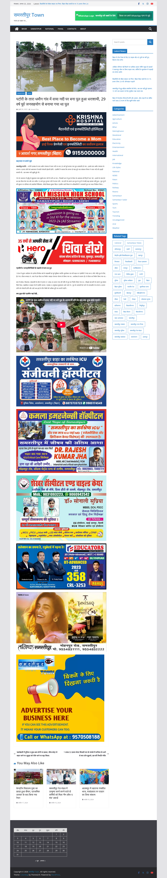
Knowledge (117, 163)
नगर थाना (117, 274)
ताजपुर (125, 268)
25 (26, 850)
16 (64, 842)
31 (18, 854)
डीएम (116, 268)
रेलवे (124, 299)
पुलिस (116, 280)
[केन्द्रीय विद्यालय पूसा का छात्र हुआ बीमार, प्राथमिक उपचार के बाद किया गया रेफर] (28, 770)
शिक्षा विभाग (126, 312)
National (49, 29)
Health (115, 151)
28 (48, 850)
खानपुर (140, 255)
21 (48, 846)
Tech (114, 208)
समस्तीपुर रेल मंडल (136, 330)
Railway (115, 187)
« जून (37, 861)
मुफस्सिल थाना (144, 286)
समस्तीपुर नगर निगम (137, 324)
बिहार (148, 280)
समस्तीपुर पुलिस (119, 330)
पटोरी (141, 274)
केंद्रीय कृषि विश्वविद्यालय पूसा (124, 255)
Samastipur (36, 29)
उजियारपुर (118, 249)
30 (64, 850)
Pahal (60, 29)
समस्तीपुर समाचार (120, 337)
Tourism (115, 212)
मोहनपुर (129, 293)
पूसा (139, 280)
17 (18, 846)
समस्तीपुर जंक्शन (120, 324)
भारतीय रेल (130, 286)
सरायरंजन (134, 337)
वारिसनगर (118, 305)
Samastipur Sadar (119, 200)
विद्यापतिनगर (130, 305)
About (83, 29)
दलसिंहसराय (137, 268)
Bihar (24, 29)
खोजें (150, 42)
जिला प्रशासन (142, 261)
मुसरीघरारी (118, 293)
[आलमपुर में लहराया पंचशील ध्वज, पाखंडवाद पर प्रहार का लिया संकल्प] (94, 770)
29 (56, 850)
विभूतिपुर (142, 305)
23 (64, 846)
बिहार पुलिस (118, 286)
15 (56, 842)
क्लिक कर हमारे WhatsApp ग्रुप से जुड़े (134, 16)
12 (33, 842)
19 (33, 846)
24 (18, 850)
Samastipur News (134, 243)
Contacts (71, 29)
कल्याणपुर (138, 249)
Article (115, 123)
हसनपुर (145, 337)
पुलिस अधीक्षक (128, 280)
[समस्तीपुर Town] (17, 29)
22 (56, 846)
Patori (114, 179)
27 (40, 850)
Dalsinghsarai (118, 131)
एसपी (128, 249)
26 (33, 850)
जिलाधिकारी (128, 261)
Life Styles (116, 167)
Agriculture (117, 119)
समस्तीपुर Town (29, 14)
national (118, 243)
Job (113, 159)
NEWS (29, 93)
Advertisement (118, 115)
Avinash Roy (34, 109)
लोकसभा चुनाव (145, 299)
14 (48, 842)
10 (18, 842)
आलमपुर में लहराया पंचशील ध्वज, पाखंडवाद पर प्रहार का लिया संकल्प (93, 791)
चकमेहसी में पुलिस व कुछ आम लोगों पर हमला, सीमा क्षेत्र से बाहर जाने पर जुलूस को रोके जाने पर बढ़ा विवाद (37, 754)
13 (40, 842)
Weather (115, 228)
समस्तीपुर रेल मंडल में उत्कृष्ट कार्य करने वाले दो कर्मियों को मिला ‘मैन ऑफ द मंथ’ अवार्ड (61, 793)
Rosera (115, 191)
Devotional (116, 135)
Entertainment (118, 147)
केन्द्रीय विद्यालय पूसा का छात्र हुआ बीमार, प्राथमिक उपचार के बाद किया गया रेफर (28, 793)
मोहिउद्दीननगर (141, 293)
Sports (115, 204)
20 (40, 846)
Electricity (116, 143)
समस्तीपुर (132, 318)
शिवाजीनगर (139, 312)
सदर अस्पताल (119, 318)
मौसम (116, 299)
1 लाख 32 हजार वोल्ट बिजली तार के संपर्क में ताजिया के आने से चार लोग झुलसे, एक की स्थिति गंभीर (85, 754)
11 (26, 842)
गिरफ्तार (117, 261)
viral (114, 224)
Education (116, 139)
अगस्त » (42, 861)
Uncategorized (118, 220)
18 (26, 846)
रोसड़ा (134, 299)
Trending (116, 216)
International (117, 155)
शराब (116, 312)
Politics (115, 183)
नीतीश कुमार (130, 274)
